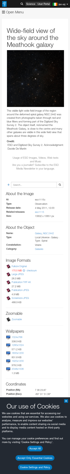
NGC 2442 (48, 233)
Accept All (35, 448)
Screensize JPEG (20, 298)
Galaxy (38, 233)
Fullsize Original (19, 266)
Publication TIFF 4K (21, 282)
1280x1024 (18, 345)
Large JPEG (18, 274)
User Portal (44, 3)
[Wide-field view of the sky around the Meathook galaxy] (35, 78)
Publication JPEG (20, 290)
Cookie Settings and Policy (35, 467)
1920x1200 (18, 361)
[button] (24, 270)
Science (30, 3)
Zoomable (17, 319)
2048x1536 (18, 368)
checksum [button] (31, 270)
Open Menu (14, 12)
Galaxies (39, 249)
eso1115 (39, 212)
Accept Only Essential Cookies (35, 457)
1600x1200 (18, 353)
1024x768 (17, 337)
